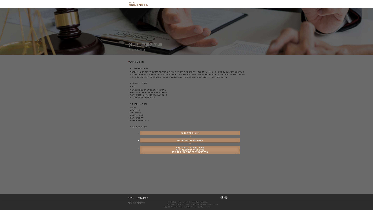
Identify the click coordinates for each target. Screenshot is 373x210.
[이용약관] (131, 198)
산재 (193, 4)
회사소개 (171, 4)
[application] (175, 3)
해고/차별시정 (206, 4)
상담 (227, 4)
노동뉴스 (237, 4)
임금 (218, 4)
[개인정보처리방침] (142, 198)
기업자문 (183, 4)
